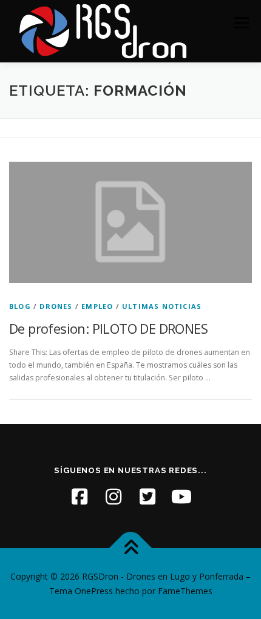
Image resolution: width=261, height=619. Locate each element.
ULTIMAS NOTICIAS (162, 306)
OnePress (94, 591)
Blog (20, 306)
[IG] (113, 497)
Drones (55, 306)
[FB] (79, 497)
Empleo (97, 306)
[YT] (181, 497)
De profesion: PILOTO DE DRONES (108, 328)
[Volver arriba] (130, 548)
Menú (241, 23)
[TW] (147, 497)
